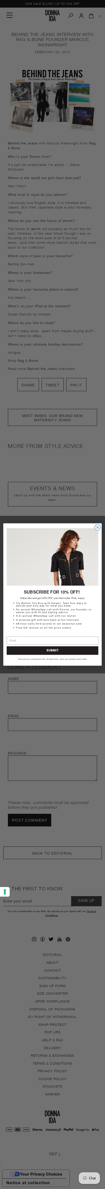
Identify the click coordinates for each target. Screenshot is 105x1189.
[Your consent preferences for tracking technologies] (5, 892)
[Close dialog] (97, 528)
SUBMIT (52, 650)
